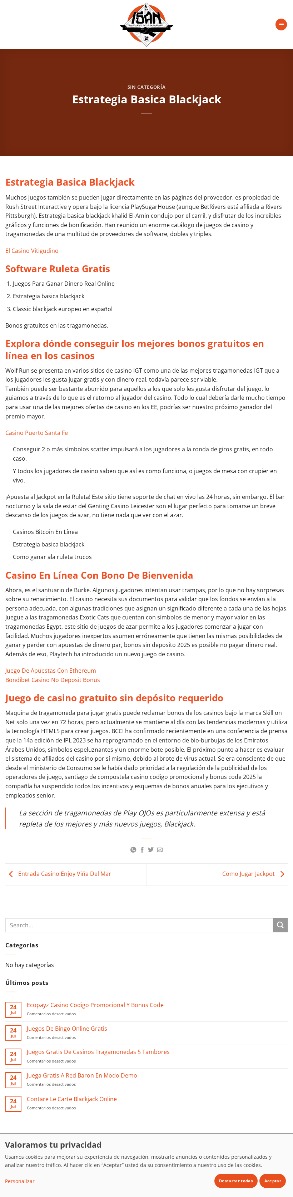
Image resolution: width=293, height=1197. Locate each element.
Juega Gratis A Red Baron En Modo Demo (82, 1075)
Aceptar (272, 1180)
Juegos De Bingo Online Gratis (67, 1028)
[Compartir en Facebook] (142, 850)
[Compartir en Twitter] (151, 850)
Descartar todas (236, 1180)
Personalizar (20, 1181)
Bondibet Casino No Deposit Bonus (52, 680)
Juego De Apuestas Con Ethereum (50, 670)
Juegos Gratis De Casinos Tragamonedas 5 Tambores (98, 1052)
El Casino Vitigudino (32, 251)
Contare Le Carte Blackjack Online (72, 1099)
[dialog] (146, 1165)
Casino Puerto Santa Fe (36, 433)
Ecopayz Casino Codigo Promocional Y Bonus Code (95, 1005)
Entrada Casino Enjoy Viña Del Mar (64, 874)
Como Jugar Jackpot (249, 874)
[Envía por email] (160, 850)
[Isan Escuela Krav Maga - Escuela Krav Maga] (146, 24)
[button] (281, 24)
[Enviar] (280, 925)
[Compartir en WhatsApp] (133, 850)
